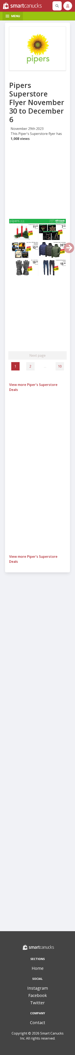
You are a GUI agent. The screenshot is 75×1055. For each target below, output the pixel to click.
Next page (37, 355)
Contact (37, 1022)
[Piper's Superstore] (37, 49)
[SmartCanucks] (27, 6)
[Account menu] (67, 5)
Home (38, 968)
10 (60, 366)
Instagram (37, 988)
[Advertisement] (37, 181)
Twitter (37, 1003)
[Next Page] (69, 248)
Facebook (37, 995)
